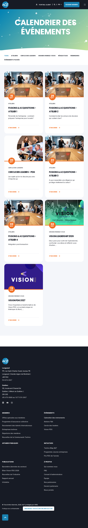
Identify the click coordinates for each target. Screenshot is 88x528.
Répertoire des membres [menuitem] (11, 433)
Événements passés (12, 60)
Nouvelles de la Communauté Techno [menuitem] (16, 437)
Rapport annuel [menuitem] (8, 478)
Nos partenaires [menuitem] (50, 482)
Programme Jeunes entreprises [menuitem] (56, 452)
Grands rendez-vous (46, 56)
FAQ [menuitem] (45, 470)
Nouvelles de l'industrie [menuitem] (11, 474)
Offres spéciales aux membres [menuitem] (13, 418)
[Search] (55, 4)
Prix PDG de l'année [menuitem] (51, 456)
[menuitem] (38, 508)
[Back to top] (5, 517)
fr (59, 4)
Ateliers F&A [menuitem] (48, 422)
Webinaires (74, 56)
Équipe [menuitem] (46, 478)
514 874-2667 (7, 380)
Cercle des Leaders (28, 56)
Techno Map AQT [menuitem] (50, 448)
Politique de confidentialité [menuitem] (10, 508)
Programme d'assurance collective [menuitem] (15, 422)
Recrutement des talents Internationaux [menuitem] (17, 425)
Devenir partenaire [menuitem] (51, 486)
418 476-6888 (7, 397)
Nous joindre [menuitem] (49, 490)
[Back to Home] (5, 4)
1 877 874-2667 (21, 397)
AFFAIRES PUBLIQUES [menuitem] (10, 443)
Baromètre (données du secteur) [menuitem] (14, 467)
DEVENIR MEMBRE (71, 4)
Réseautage (63, 56)
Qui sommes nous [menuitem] (50, 467)
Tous (6, 56)
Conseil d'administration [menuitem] (53, 474)
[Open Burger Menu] (85, 4)
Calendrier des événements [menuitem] (54, 418)
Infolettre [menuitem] (5, 482)
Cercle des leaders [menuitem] (51, 425)
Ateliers (14, 56)
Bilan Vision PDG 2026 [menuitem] (10, 470)
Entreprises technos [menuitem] (9, 429)
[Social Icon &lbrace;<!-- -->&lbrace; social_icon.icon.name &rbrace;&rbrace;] (3, 403)
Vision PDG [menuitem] (48, 429)
